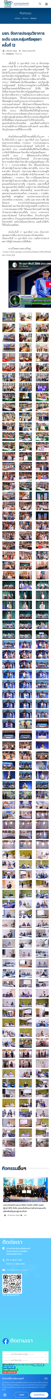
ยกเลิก (21, 1394)
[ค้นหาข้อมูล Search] (40, 4)
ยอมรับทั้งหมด (39, 1394)
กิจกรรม (25, 18)
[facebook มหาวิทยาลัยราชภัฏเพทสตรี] (6, 1341)
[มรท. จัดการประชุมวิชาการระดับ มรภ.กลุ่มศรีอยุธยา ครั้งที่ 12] (8, 317)
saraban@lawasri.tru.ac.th (17, 1270)
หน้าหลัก (17, 18)
